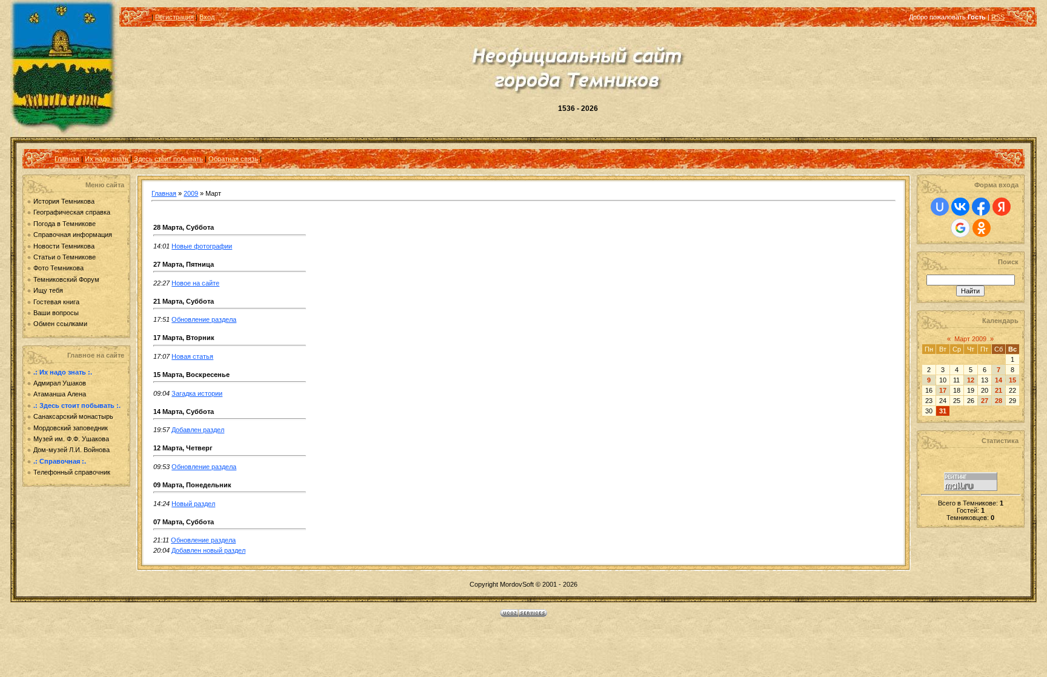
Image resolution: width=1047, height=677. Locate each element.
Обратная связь (233, 158)
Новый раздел (193, 503)
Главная (67, 158)
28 (998, 400)
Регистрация (174, 17)
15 (1012, 380)
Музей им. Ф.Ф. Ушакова (71, 438)
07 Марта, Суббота (183, 521)
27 (984, 400)
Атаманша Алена (59, 394)
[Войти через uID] (940, 207)
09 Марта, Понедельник (192, 485)
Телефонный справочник (71, 472)
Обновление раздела (203, 319)
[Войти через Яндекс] (1001, 207)
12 (970, 380)
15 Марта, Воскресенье (191, 374)
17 (942, 390)
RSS (998, 17)
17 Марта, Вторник (183, 337)
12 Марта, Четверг (183, 448)
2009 (191, 193)
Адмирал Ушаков (59, 383)
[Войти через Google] (960, 228)
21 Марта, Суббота (183, 301)
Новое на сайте (195, 283)
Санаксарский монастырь (73, 416)
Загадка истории (196, 393)
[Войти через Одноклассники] (981, 228)
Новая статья (192, 356)
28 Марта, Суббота (183, 227)
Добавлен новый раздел (208, 550)
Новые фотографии (201, 246)
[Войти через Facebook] (981, 207)
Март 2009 (970, 338)
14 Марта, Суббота (183, 411)
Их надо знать (106, 158)
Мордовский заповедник (70, 428)
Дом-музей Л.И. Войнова (71, 449)
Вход (206, 17)
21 (998, 390)
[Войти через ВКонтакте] (960, 207)
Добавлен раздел (197, 429)
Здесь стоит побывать (168, 158)
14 (998, 380)
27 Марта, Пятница (183, 264)
